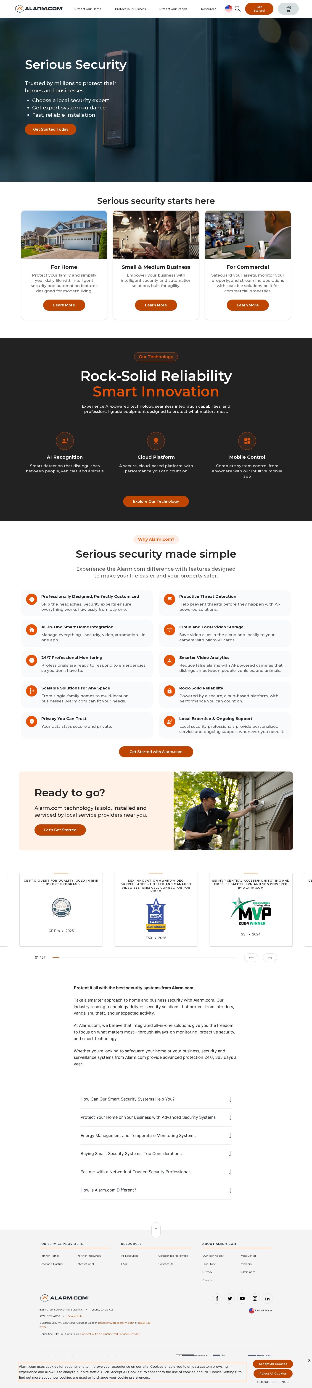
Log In (288, 8)
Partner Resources (89, 1255)
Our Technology (213, 1255)
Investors (245, 1264)
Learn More (64, 305)
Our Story (209, 1264)
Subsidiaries (247, 1272)
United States (263, 1310)
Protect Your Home (87, 9)
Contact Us (165, 1264)
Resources (208, 9)
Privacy (207, 1272)
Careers (207, 1280)
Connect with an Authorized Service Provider (110, 1334)
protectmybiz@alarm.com (116, 1322)
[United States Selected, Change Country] (229, 8)
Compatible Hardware (173, 1255)
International (85, 1264)
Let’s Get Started (60, 830)
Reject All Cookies (273, 1373)
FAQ (124, 1264)
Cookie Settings (273, 1382)
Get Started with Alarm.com (156, 752)
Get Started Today (50, 129)
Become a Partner (51, 1264)
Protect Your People (173, 9)
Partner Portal (49, 1255)
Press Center (248, 1255)
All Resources (129, 1255)
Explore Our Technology (156, 501)
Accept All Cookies (273, 1364)
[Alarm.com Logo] (65, 1300)
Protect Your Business (130, 9)
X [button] (309, 1360)
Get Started (259, 8)
